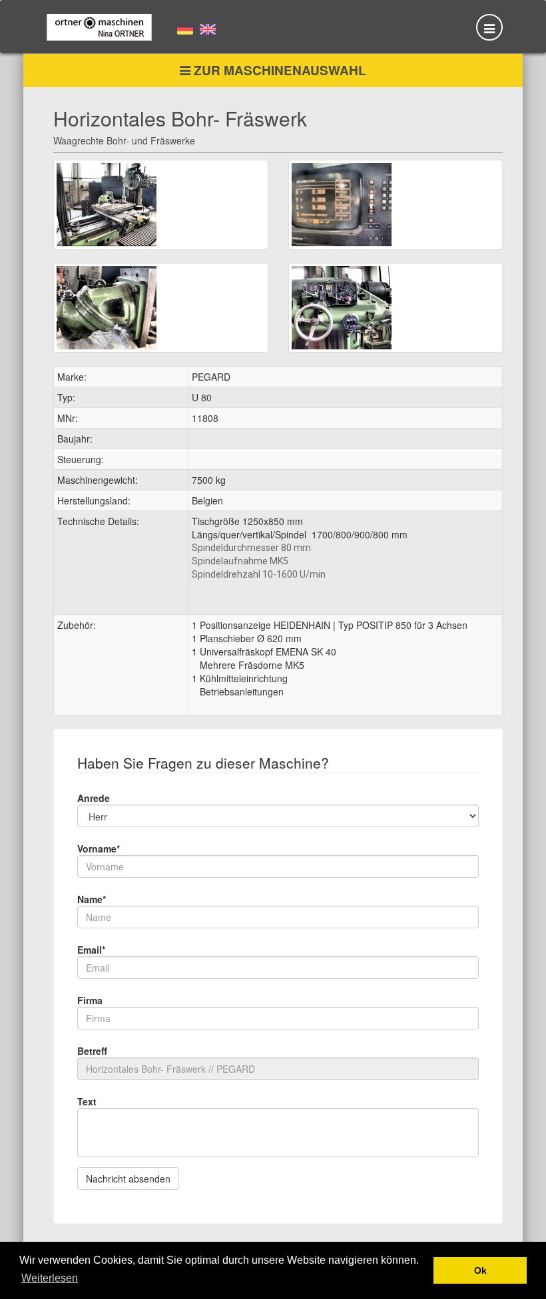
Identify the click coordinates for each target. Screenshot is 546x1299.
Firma (90, 1000)
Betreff (92, 1050)
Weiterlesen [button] (49, 1278)
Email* (91, 949)
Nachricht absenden (128, 1178)
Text (87, 1101)
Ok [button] (480, 1270)
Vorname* (98, 848)
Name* (91, 899)
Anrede (93, 798)
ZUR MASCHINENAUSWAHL (278, 70)
